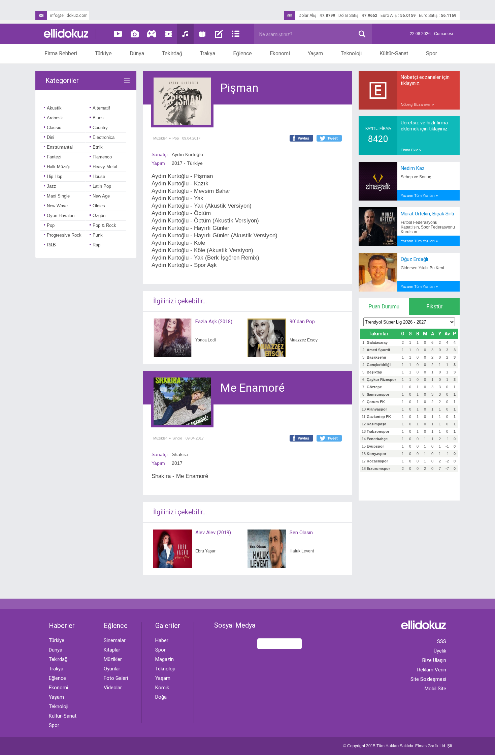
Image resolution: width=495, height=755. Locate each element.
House (99, 176)
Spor (431, 53)
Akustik (54, 108)
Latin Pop (102, 186)
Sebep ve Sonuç (416, 177)
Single (177, 438)
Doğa (161, 697)
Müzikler (160, 138)
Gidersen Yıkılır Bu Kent (422, 268)
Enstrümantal (60, 147)
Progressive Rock (64, 235)
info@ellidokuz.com (69, 15)
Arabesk (55, 117)
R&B (51, 244)
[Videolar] (117, 34)
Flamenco (102, 156)
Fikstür (434, 306)
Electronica (103, 137)
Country (100, 127)
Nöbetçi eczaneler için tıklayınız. (425, 80)
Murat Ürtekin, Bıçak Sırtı (427, 214)
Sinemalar (115, 640)
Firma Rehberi (60, 53)
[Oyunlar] (151, 34)
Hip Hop (54, 176)
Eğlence (242, 53)
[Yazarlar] (218, 34)
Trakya (207, 53)
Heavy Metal (105, 166)
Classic (54, 127)
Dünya (137, 53)
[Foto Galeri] (134, 34)
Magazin (164, 659)
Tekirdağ (172, 53)
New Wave (57, 205)
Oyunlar (112, 669)
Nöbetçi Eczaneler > (417, 104)
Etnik (98, 147)
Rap (96, 244)
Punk (98, 235)
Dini (50, 137)
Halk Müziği (58, 166)
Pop (51, 225)
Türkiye (103, 53)
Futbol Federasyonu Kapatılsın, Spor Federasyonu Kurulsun (428, 227)
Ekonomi (280, 53)
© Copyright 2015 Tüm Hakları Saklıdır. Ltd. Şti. (398, 746)
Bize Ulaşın (434, 660)
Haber (161, 640)
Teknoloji (351, 53)
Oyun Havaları (61, 215)
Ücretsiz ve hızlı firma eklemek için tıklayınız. (425, 126)
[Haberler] (235, 34)
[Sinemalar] (168, 34)
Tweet (332, 138)
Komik (162, 688)
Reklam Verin (431, 670)
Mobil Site (435, 689)
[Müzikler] (185, 34)
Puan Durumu (383, 306)
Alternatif (101, 108)
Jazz (51, 186)
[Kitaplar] (202, 34)
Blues (98, 117)
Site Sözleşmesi (428, 679)
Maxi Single (58, 196)
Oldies (99, 205)
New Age (101, 196)
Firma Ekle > (411, 150)
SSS (441, 641)
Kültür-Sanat (394, 53)
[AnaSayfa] (66, 34)
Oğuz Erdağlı (414, 259)
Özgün (99, 215)
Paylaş (303, 138)
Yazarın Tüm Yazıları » (419, 195)
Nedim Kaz (413, 168)
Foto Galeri (116, 678)
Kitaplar (112, 650)
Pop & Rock (104, 225)
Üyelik (440, 651)
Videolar (113, 688)
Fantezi (54, 156)
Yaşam (315, 53)
